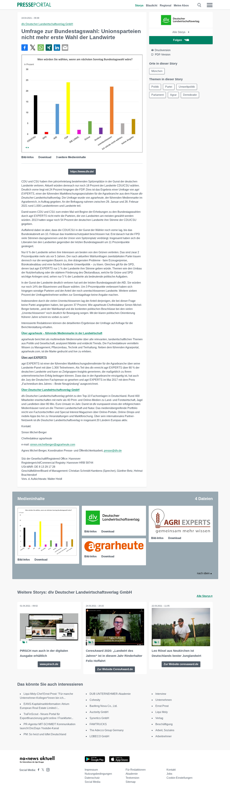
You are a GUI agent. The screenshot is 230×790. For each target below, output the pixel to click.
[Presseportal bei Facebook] (37, 770)
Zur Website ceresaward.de (181, 664)
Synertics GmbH (99, 718)
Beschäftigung (164, 724)
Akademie (132, 773)
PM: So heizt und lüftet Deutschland (45, 734)
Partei (168, 86)
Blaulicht (151, 5)
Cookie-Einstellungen (179, 777)
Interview (160, 693)
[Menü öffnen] (210, 5)
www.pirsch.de (49, 664)
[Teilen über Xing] (49, 47)
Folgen (177, 40)
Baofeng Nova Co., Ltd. (103, 706)
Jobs (169, 773)
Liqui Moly (161, 712)
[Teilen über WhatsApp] (41, 47)
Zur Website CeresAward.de (115, 669)
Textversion (132, 777)
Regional (165, 5)
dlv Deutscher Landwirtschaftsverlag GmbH (47, 24)
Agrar (173, 94)
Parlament (157, 94)
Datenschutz (92, 777)
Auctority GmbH (99, 712)
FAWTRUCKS (98, 724)
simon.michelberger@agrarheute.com (52, 444)
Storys (139, 5)
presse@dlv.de (113, 450)
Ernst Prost (162, 706)
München (156, 71)
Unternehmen (163, 699)
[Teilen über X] (32, 47)
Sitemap (131, 781)
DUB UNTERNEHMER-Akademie (110, 693)
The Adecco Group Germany (107, 730)
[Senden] (65, 47)
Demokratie (190, 94)
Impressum (91, 769)
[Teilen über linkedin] (57, 47)
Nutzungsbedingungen (98, 773)
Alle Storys (179, 32)
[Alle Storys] (181, 25)
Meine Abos (181, 5)
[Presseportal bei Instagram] (47, 769)
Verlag (159, 718)
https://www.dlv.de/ (82, 171)
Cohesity (95, 699)
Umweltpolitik (187, 86)
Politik (155, 86)
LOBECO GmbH (99, 736)
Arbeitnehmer (163, 736)
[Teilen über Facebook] (24, 47)
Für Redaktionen (136, 769)
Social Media (92, 781)
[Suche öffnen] (199, 5)
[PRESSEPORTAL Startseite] (34, 5)
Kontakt (171, 769)
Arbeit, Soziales (164, 730)
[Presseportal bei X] (41, 770)
